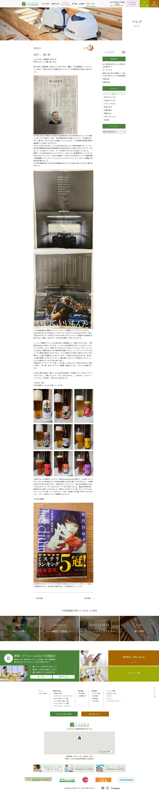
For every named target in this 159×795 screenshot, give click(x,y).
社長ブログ (108, 107)
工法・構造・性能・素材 (61, 701)
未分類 (106, 120)
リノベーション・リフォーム (61, 706)
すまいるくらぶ (109, 116)
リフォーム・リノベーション (65, 4)
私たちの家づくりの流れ (61, 698)
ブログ (109, 696)
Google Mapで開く (105, 751)
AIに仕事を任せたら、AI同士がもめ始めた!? (114, 65)
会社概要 (95, 696)
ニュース (110, 698)
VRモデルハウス (110, 97)
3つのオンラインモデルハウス (63, 696)
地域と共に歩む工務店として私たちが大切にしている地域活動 (114, 74)
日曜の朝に (107, 82)
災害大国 (106, 79)
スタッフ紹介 (97, 693)
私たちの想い (46, 4)
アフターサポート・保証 (61, 703)
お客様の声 (82, 696)
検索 (123, 52)
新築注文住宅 (58, 693)
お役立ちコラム (109, 100)
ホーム (41, 691)
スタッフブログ (109, 104)
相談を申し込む (63, 677)
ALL (114, 94)
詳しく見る (41, 677)
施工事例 (81, 693)
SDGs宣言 (96, 701)
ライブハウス (107, 70)
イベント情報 (111, 691)
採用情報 (95, 698)
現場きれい (108, 113)
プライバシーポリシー (114, 701)
